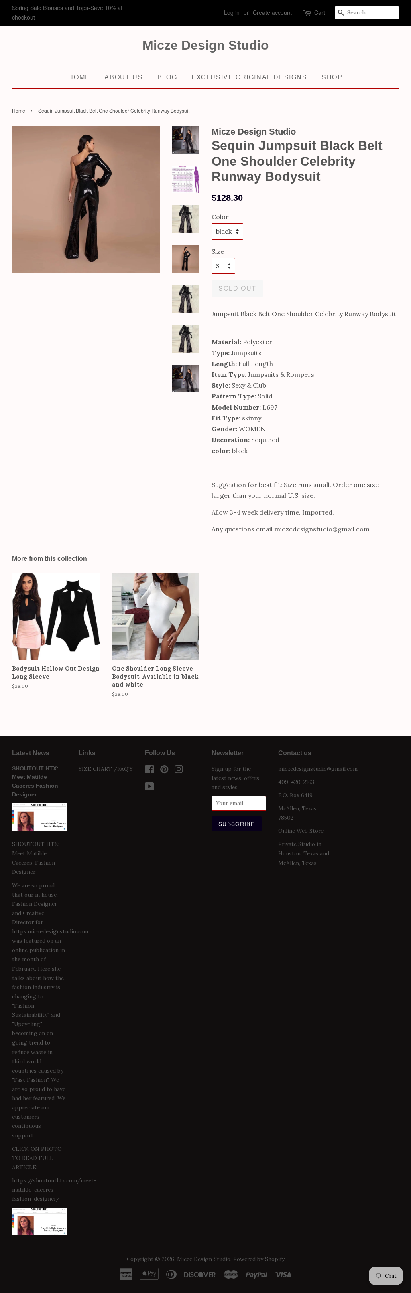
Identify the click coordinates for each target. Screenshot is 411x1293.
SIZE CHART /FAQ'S (106, 768)
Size (218, 251)
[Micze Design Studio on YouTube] (149, 788)
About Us (123, 76)
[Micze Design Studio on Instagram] (178, 770)
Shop (331, 76)
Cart (319, 12)
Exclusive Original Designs (249, 76)
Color (220, 217)
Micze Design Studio (205, 45)
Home (79, 76)
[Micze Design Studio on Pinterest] (164, 770)
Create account (272, 12)
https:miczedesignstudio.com (50, 931)
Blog (167, 76)
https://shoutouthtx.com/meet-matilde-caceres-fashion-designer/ (54, 1189)
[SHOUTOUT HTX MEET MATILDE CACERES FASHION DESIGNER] (39, 1233)
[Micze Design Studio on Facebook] (149, 770)
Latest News (30, 753)
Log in (232, 12)
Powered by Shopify (259, 1259)
